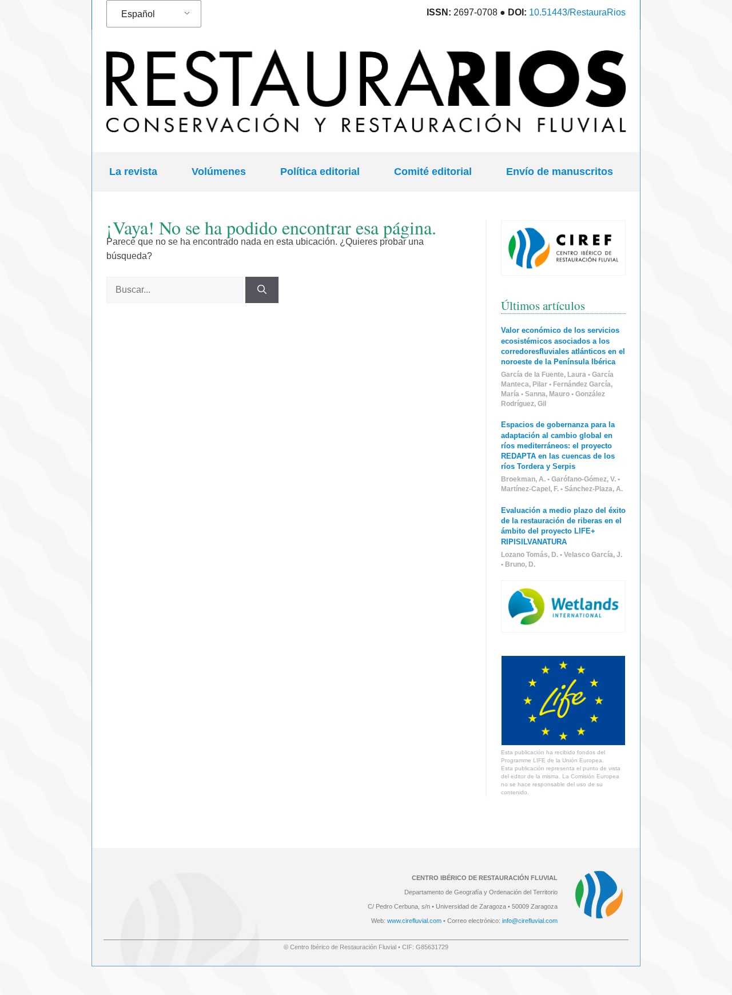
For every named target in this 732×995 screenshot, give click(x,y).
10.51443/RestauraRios (577, 12)
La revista (133, 171)
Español (138, 14)
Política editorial (320, 171)
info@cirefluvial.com (530, 920)
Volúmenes (219, 171)
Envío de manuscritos (559, 171)
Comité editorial (433, 171)
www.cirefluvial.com (414, 920)
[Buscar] (262, 290)
